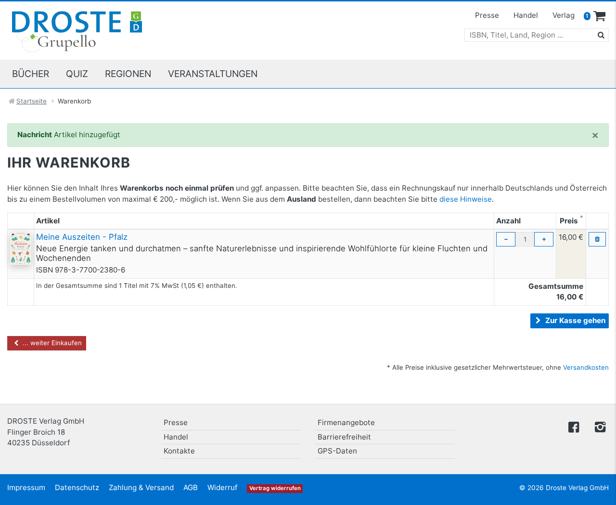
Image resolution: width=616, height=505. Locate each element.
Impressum (26, 487)
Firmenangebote (346, 422)
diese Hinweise (465, 199)
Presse (487, 15)
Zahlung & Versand (141, 487)
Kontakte (179, 450)
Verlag (563, 15)
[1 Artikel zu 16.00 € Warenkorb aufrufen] (599, 16)
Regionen (128, 73)
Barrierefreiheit (344, 436)
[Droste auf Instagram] (598, 426)
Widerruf (222, 487)
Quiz (77, 73)
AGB (190, 487)
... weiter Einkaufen (51, 343)
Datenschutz (77, 487)
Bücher (30, 73)
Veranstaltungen (212, 73)
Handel (525, 15)
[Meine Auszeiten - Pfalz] (20, 247)
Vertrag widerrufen (275, 488)
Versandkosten (586, 367)
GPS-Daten (337, 450)
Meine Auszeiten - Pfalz (82, 237)
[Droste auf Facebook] (573, 426)
